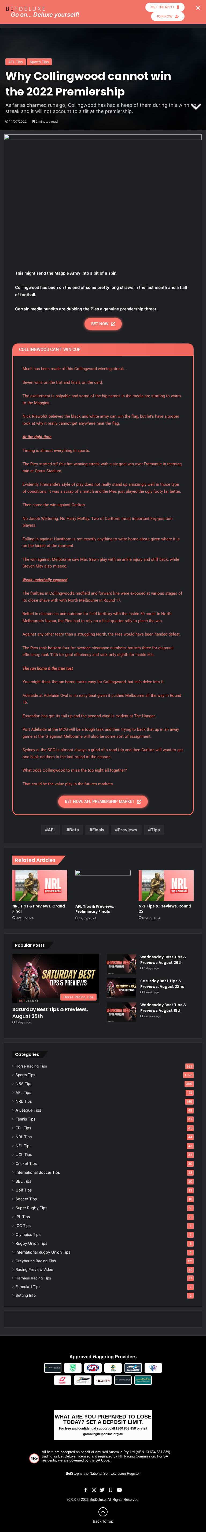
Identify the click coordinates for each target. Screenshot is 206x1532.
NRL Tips (24, 1101)
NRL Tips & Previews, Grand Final (38, 908)
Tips (155, 829)
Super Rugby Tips (31, 1207)
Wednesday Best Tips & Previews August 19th (163, 1007)
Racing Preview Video (34, 1269)
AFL (52, 829)
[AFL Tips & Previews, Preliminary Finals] (102, 885)
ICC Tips (23, 1225)
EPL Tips (23, 1128)
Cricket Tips (26, 1163)
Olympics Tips (28, 1234)
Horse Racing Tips (31, 1066)
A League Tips (28, 1110)
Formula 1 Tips (28, 1287)
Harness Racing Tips (33, 1278)
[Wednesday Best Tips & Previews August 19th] (121, 1012)
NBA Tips (24, 1083)
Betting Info (26, 1295)
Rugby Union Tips (31, 1243)
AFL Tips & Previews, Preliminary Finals (94, 909)
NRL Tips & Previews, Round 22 (165, 908)
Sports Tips (39, 62)
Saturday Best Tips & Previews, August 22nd (162, 983)
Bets (74, 829)
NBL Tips (24, 1136)
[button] (198, 7)
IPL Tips (23, 1216)
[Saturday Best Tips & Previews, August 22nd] (121, 988)
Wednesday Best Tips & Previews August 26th (163, 959)
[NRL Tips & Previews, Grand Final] (39, 885)
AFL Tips (15, 62)
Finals (98, 829)
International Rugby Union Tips (43, 1252)
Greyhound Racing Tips (36, 1261)
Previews (127, 829)
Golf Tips (24, 1190)
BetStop (72, 1473)
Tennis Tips (25, 1119)
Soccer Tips (26, 1199)
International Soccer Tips (38, 1172)
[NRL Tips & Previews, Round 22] (166, 885)
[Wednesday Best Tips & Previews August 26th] (121, 964)
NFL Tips (23, 1145)
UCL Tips (24, 1154)
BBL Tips (23, 1181)
